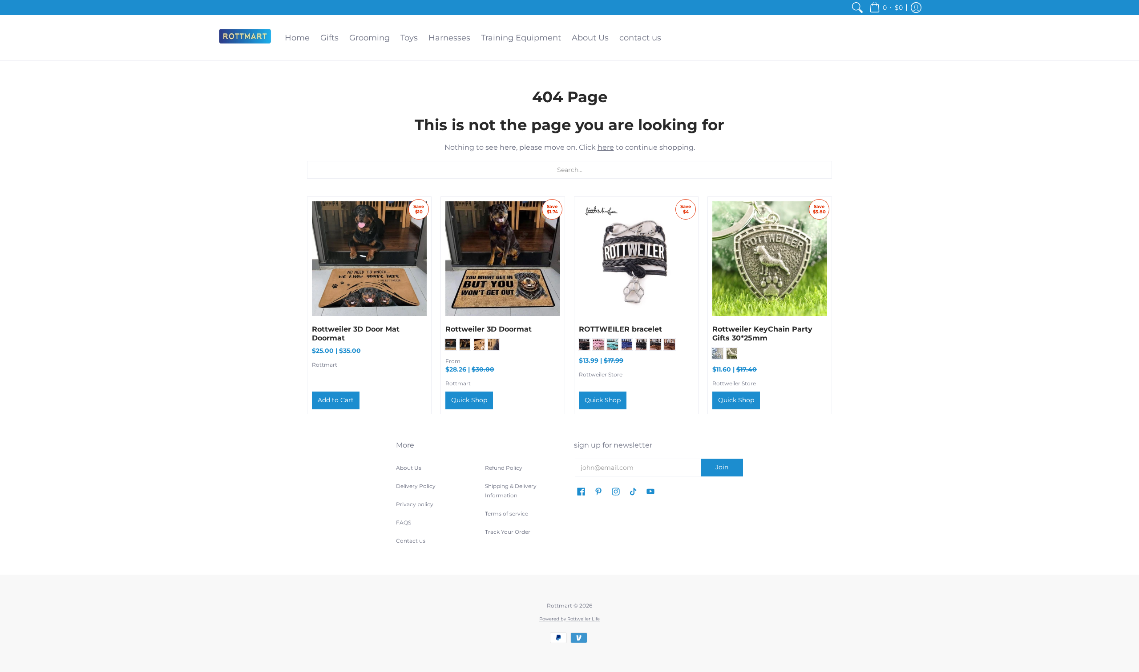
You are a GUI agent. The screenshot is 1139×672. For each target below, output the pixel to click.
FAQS (403, 522)
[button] (886, 7)
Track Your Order (507, 531)
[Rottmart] (244, 37)
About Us (408, 467)
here (606, 147)
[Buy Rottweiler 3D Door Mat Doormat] (369, 258)
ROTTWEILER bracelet (620, 329)
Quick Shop (469, 400)
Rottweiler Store (600, 374)
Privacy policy (414, 504)
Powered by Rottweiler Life (569, 619)
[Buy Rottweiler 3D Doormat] (502, 258)
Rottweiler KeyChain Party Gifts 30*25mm (762, 333)
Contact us (410, 540)
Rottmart (324, 364)
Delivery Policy (416, 486)
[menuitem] (857, 7)
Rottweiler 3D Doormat (488, 329)
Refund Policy (503, 467)
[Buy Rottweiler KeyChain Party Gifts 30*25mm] (769, 258)
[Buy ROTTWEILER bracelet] (636, 258)
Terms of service (506, 513)
